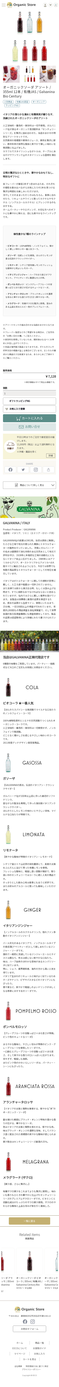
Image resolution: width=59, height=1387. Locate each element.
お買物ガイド (39, 1348)
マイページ (19, 1353)
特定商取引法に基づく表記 (37, 1366)
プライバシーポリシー (31, 1369)
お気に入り (39, 1353)
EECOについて (19, 1348)
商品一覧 (39, 1342)
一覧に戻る (29, 1221)
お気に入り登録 (17, 408)
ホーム (19, 1342)
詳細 (50, 455)
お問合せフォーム (29, 1328)
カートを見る (29, 1359)
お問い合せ (32, 426)
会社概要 (18, 1366)
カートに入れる (32, 418)
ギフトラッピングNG (19, 400)
